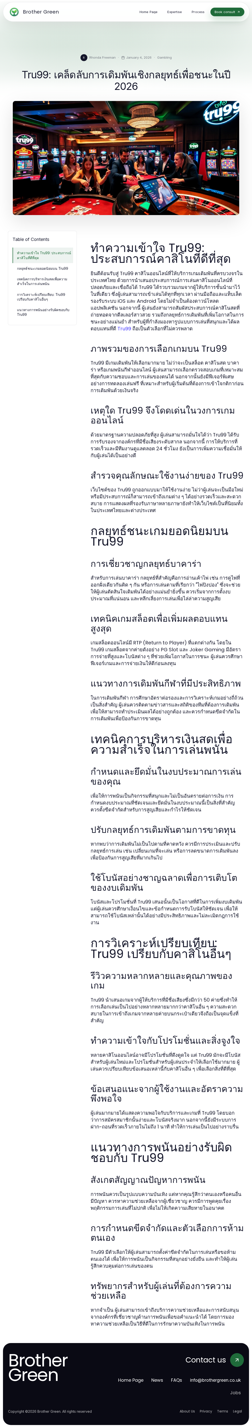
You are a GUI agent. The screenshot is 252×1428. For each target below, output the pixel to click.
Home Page (130, 1380)
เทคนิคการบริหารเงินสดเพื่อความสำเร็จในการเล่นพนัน (42, 281)
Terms (222, 1411)
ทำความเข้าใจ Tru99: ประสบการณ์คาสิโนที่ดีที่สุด (44, 255)
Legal (237, 1411)
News (157, 1380)
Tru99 (124, 329)
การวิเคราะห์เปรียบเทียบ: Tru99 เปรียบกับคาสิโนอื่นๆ (41, 296)
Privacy (206, 1411)
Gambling (164, 57)
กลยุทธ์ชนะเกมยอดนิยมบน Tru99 (42, 268)
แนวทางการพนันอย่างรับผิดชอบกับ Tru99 (43, 312)
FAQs (176, 1380)
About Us (187, 1411)
